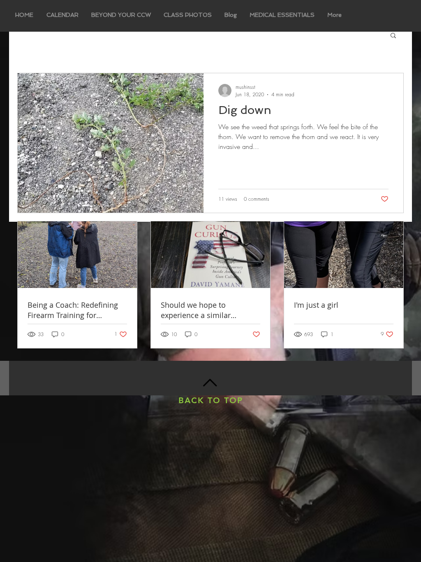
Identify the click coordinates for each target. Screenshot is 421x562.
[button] (393, 36)
